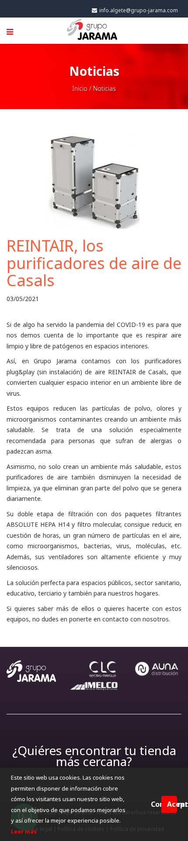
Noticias (104, 88)
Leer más (24, 831)
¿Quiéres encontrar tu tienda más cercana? (94, 756)
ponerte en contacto (99, 619)
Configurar (156, 804)
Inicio (79, 88)
